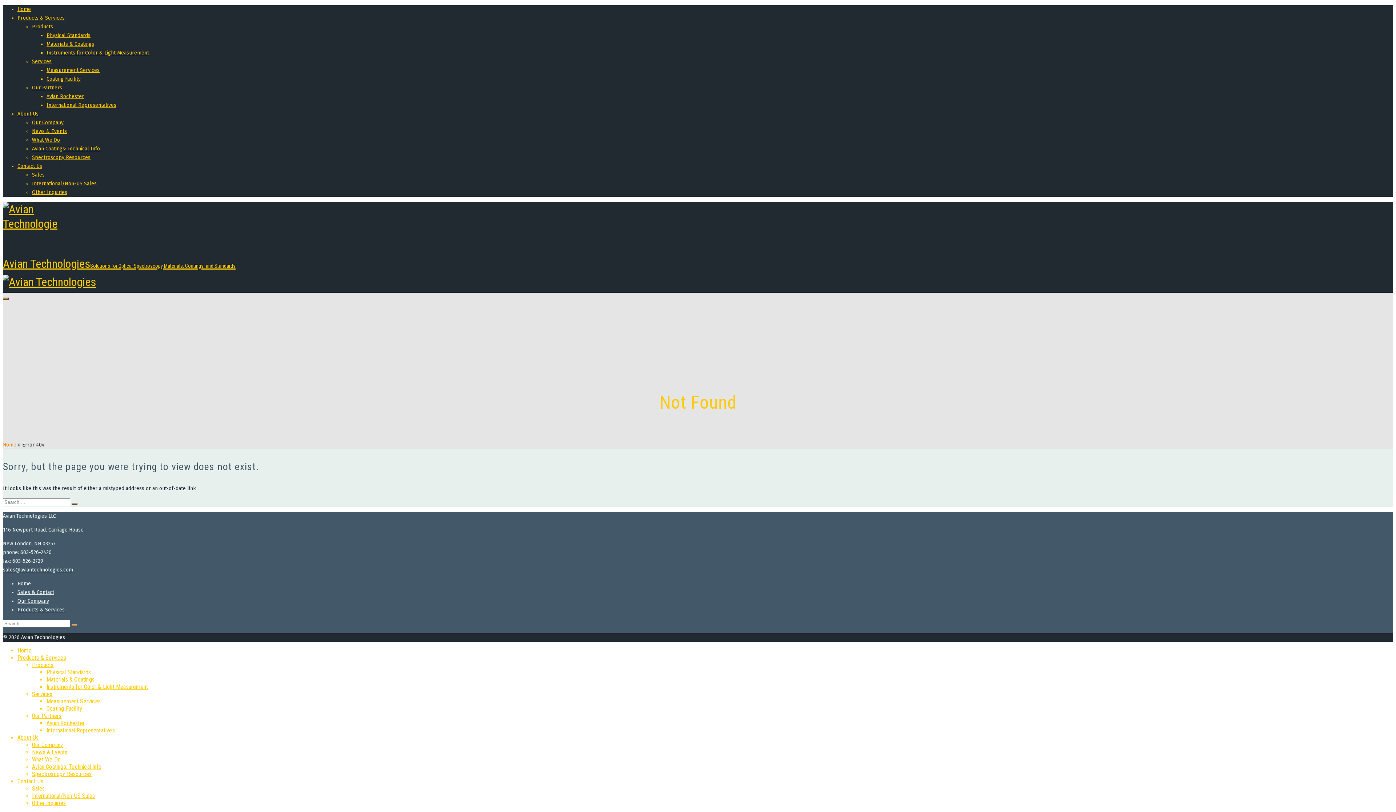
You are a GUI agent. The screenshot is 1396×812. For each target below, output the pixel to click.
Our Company (48, 123)
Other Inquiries (49, 192)
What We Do (46, 140)
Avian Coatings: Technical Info (66, 149)
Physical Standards (69, 35)
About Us (28, 114)
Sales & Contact (35, 592)
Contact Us (29, 166)
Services (42, 61)
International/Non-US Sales (64, 184)
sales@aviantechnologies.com (38, 570)
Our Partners (47, 88)
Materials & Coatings (70, 44)
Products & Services (41, 18)
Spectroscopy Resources (61, 157)
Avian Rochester (65, 96)
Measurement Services (73, 70)
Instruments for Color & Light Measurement (98, 53)
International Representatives (81, 105)
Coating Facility (64, 79)
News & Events (49, 131)
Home (24, 9)
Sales (38, 175)
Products (42, 27)
